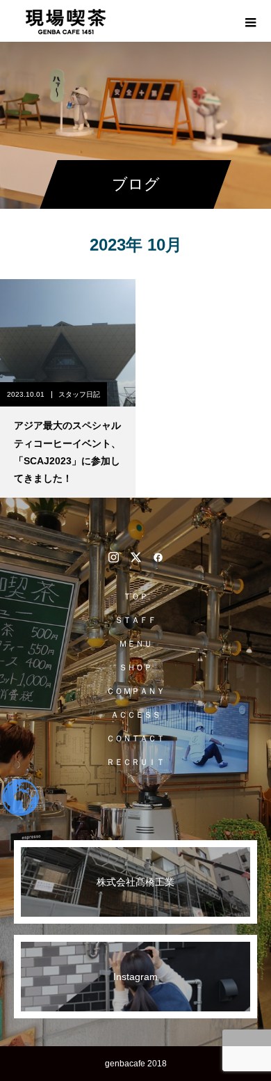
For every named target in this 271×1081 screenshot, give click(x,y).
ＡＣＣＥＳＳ (135, 715)
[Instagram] (113, 557)
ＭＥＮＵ (135, 644)
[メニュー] (250, 21)
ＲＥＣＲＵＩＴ (135, 762)
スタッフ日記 (79, 394)
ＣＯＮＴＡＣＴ (135, 738)
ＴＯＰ (135, 596)
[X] (135, 557)
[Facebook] (158, 557)
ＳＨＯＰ (135, 667)
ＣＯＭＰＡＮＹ (135, 691)
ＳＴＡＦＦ (135, 620)
